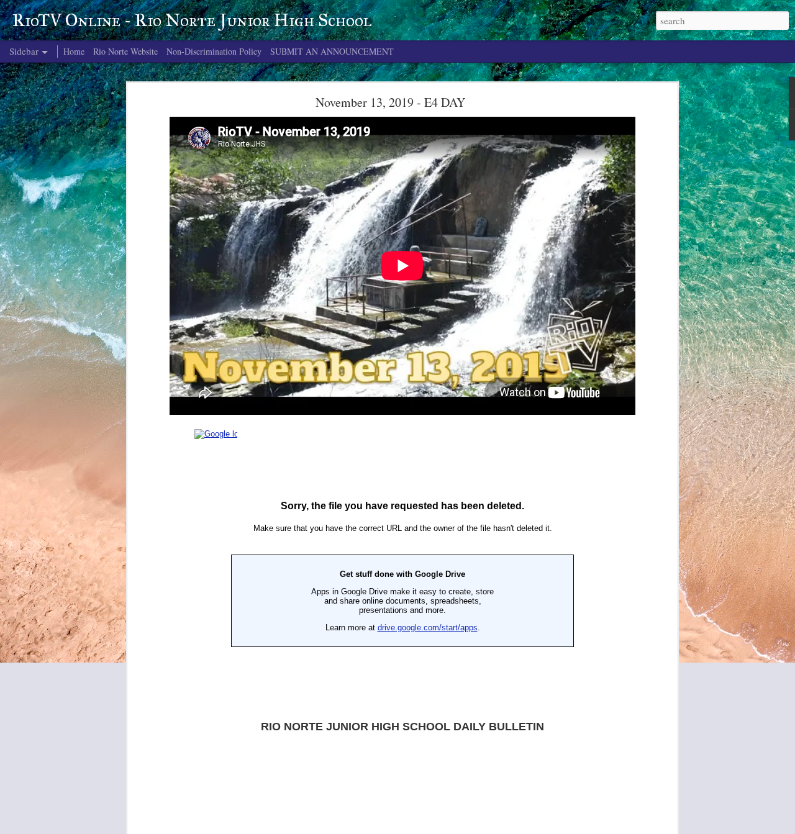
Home (73, 51)
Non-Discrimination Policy (213, 51)
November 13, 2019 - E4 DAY (390, 102)
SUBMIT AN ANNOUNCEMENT (332, 51)
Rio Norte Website (125, 51)
